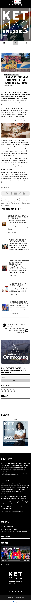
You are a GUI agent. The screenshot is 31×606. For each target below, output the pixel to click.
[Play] (3, 560)
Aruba (12, 201)
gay (6, 199)
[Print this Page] (23, 193)
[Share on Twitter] (7, 193)
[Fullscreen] (28, 560)
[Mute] (25, 560)
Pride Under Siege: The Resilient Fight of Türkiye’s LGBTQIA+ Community (14, 330)
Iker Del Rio (6, 187)
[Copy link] (19, 193)
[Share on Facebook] (11, 193)
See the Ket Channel (7, 565)
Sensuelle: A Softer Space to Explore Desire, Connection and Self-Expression (18, 217)
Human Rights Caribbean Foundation (18, 203)
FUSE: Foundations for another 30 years (16, 325)
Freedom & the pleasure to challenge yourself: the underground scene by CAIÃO (18, 241)
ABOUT (11, 2)
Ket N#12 (15, 419)
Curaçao (22, 199)
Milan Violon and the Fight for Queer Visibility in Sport (19, 303)
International (7, 74)
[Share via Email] (15, 193)
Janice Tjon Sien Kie (21, 201)
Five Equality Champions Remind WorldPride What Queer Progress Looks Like (19, 262)
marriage (16, 199)
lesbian (10, 199)
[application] (15, 554)
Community (15, 74)
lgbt (2, 205)
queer (3, 203)
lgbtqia (7, 205)
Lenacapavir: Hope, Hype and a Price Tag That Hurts (18, 284)
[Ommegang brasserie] (15, 352)
